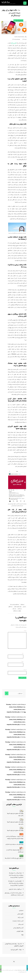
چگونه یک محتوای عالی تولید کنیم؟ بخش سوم (15, 814)
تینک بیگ (16, 36)
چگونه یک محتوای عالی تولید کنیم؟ (15, 830)
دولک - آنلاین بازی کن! (16, 950)
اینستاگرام (22, 604)
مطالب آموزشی (20, 21)
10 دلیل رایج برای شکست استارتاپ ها (14, 858)
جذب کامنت (20, 608)
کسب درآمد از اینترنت (18, 921)
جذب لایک (14, 608)
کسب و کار (17, 20)
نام (22, 653)
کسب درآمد (20, 917)
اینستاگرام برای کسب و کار (14, 604)
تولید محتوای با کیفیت (17, 606)
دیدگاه (25, 630)
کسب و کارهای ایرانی (18, 928)
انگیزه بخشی (20, 914)
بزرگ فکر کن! (6, 2)
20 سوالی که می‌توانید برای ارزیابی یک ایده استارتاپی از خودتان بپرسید (16, 875)
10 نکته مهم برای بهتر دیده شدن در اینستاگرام (14, 851)
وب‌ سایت (25, 669)
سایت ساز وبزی (12, 889)
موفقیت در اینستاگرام (17, 611)
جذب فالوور (10, 606)
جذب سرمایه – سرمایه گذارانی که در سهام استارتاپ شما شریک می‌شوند (14, 837)
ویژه (16, 21)
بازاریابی (24, 606)
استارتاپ (21, 20)
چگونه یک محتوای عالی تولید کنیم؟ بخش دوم (15, 823)
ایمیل (22, 661)
